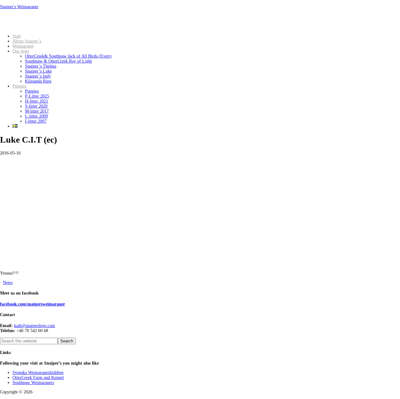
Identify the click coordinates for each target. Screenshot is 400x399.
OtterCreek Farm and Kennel (38, 377)
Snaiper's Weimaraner (19, 6)
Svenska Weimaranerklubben (37, 372)
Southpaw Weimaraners (33, 382)
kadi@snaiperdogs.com (34, 325)
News (7, 282)
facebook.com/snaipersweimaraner (32, 304)
